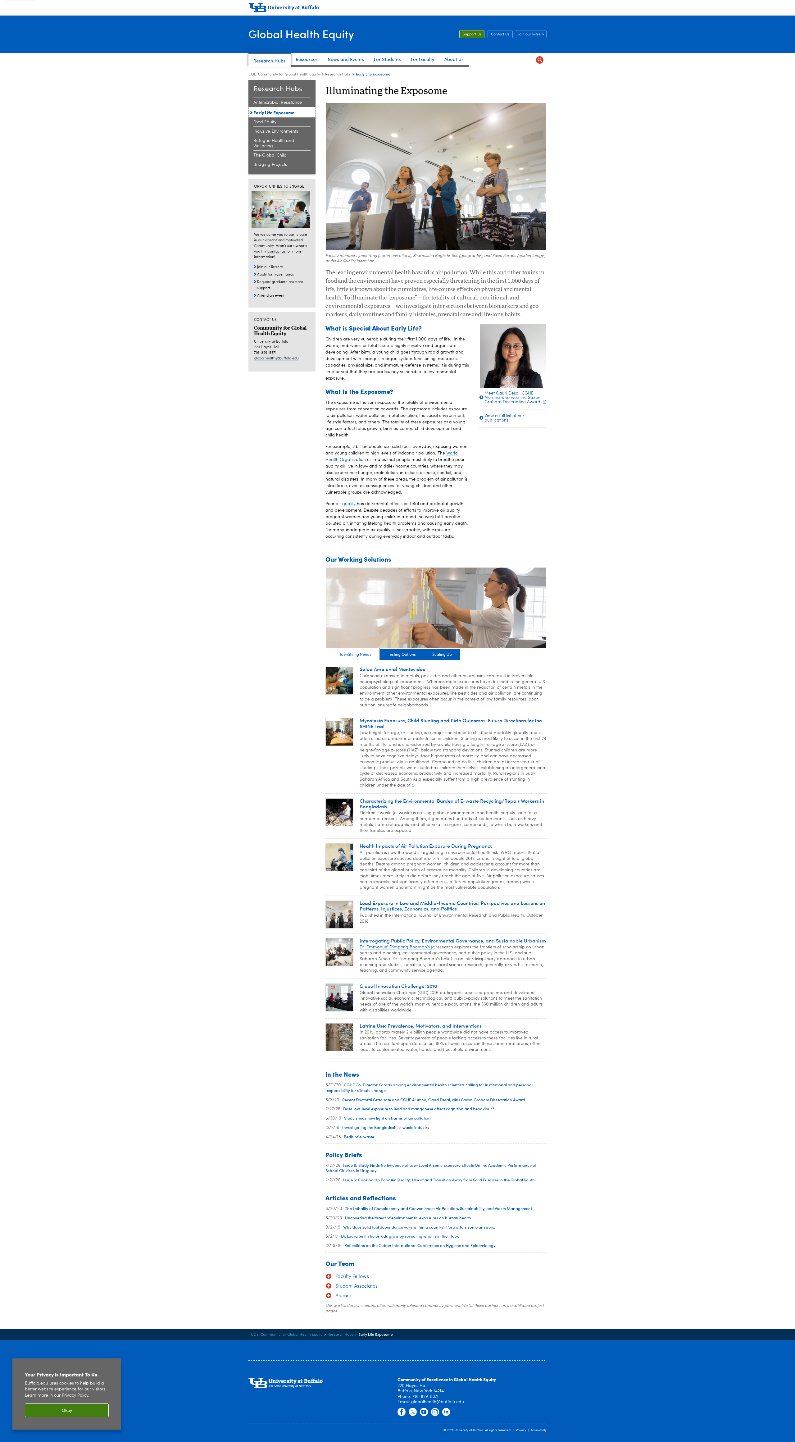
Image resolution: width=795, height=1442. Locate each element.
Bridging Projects (270, 164)
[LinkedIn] (446, 1412)
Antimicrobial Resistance (277, 102)
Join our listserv (531, 34)
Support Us (472, 34)
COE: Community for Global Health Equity (284, 74)
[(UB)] (397, 8)
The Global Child (270, 155)
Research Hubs (338, 74)
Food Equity (264, 122)
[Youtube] (424, 1412)
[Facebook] (402, 1412)
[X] (413, 1412)
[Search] (540, 60)
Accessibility (538, 1430)
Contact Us (500, 34)
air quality (346, 504)
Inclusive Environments (275, 131)
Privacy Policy (75, 1395)
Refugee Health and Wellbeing (273, 143)
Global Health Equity (301, 33)
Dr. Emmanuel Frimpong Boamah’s (395, 947)
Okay (67, 1410)
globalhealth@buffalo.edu (276, 358)
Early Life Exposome (273, 112)
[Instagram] (435, 1412)
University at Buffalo (469, 1430)
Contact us (276, 251)
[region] (66, 1394)
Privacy (521, 1430)
